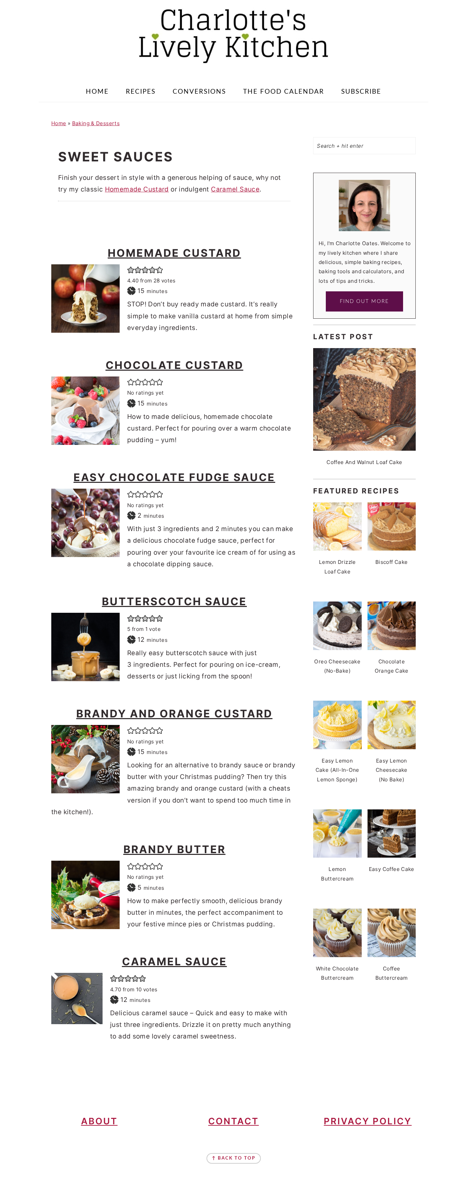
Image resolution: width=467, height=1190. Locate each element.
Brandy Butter (174, 849)
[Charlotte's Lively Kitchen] (233, 67)
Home (58, 123)
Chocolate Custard (174, 365)
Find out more (364, 301)
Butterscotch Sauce (174, 601)
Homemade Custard (137, 189)
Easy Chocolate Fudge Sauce (174, 477)
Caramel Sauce (235, 189)
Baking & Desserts (96, 123)
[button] (130, 270)
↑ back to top (233, 1158)
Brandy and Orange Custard (174, 713)
